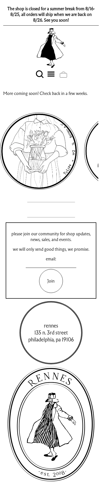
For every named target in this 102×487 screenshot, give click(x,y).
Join (51, 281)
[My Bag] (63, 74)
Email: (51, 259)
